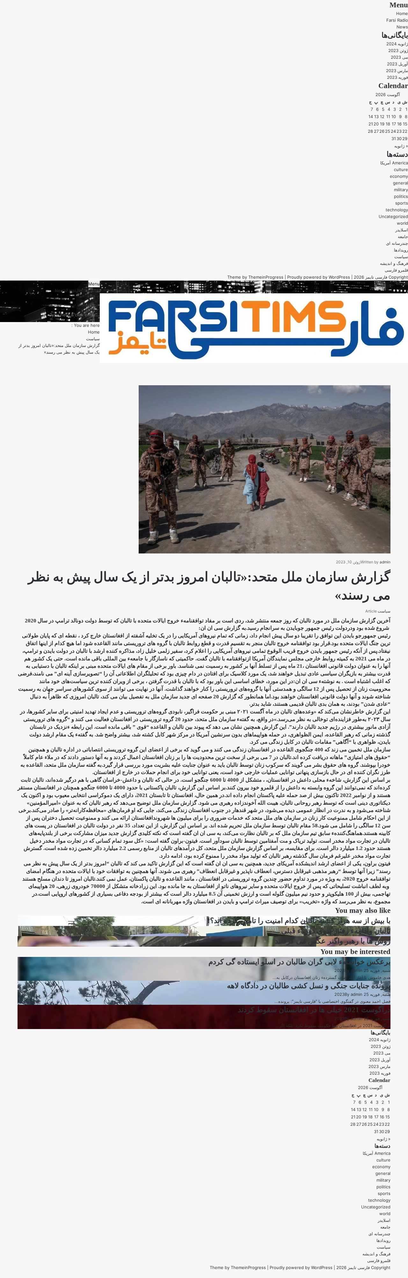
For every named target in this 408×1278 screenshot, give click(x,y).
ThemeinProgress (265, 277)
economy (399, 176)
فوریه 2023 (397, 77)
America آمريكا (394, 162)
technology (397, 209)
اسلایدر (401, 229)
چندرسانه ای (397, 243)
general (400, 182)
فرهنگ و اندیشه (394, 263)
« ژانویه (401, 145)
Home (402, 13)
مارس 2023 (397, 70)
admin (385, 562)
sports (401, 203)
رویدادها (401, 249)
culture (401, 169)
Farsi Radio (397, 20)
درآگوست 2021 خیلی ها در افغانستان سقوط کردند (314, 1010)
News (402, 26)
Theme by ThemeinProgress (238, 1267)
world (402, 223)
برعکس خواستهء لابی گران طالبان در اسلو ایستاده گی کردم (299, 962)
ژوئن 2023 (398, 50)
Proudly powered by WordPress (318, 277)
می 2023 (399, 57)
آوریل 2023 (397, 63)
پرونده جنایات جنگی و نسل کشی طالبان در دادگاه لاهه (308, 986)
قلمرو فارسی (396, 270)
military (401, 189)
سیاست (401, 256)
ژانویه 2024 (397, 43)
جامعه (403, 236)
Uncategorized (393, 216)
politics (401, 196)
